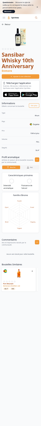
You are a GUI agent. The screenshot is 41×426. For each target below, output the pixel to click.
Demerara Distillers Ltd (11, 286)
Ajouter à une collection (22, 76)
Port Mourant (8, 284)
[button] (36, 17)
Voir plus (34, 105)
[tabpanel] (20, 202)
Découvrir (8, 11)
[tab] (11, 167)
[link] (20, 24)
